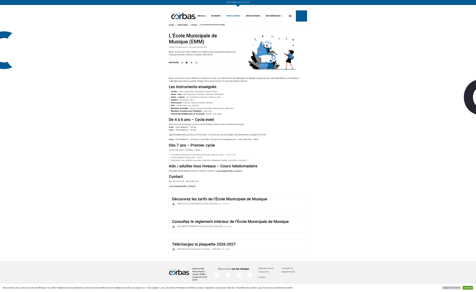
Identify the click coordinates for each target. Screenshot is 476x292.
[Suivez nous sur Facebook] (216, 274)
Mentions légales (266, 268)
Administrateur (288, 272)
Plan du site (264, 272)
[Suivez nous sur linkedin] (250, 274)
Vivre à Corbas (182, 25)
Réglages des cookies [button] (451, 288)
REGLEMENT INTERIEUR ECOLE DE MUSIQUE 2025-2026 (204, 226)
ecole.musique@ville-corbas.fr (228, 171)
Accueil (171, 25)
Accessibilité (287, 268)
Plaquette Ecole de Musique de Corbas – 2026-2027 (203, 249)
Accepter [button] (467, 288)
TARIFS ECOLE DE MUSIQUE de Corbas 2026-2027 (203, 204)
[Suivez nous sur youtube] (239, 274)
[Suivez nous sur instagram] (227, 274)
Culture (194, 25)
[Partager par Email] (197, 62)
